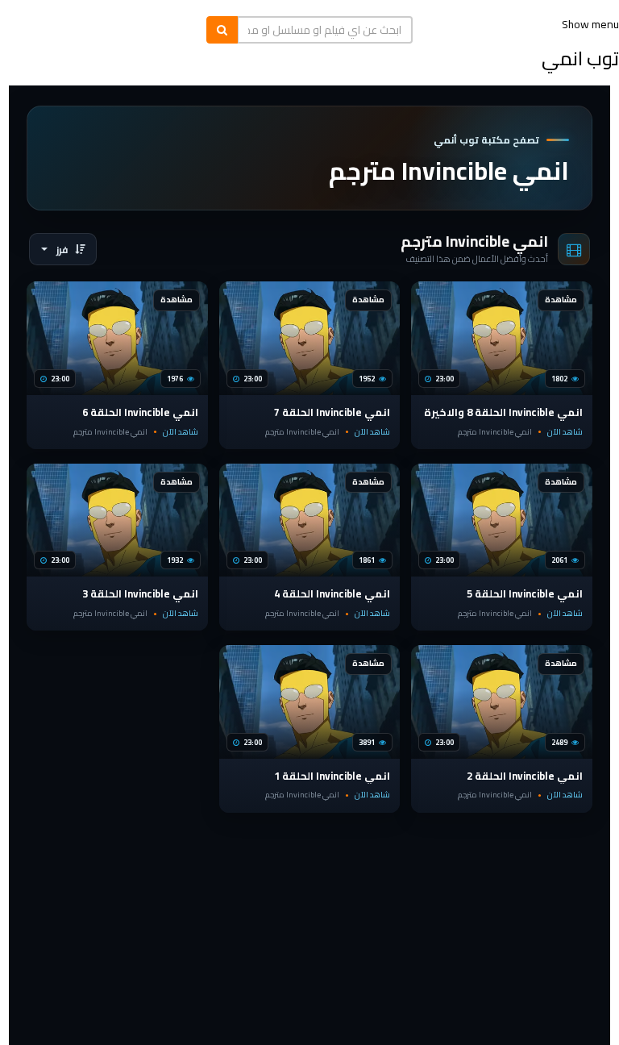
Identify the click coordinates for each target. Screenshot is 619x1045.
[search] (222, 30)
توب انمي (580, 58)
